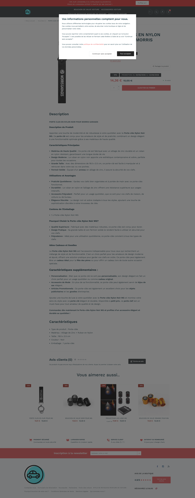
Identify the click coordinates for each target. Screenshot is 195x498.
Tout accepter (125, 54)
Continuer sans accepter (102, 54)
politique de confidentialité (94, 44)
